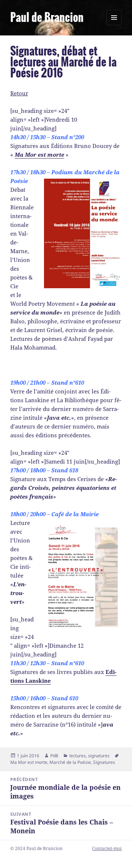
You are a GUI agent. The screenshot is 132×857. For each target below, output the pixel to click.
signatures (99, 756)
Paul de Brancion (47, 17)
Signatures (104, 762)
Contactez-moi (107, 848)
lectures (77, 756)
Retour (19, 93)
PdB (54, 756)
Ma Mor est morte (28, 762)
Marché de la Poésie (70, 762)
